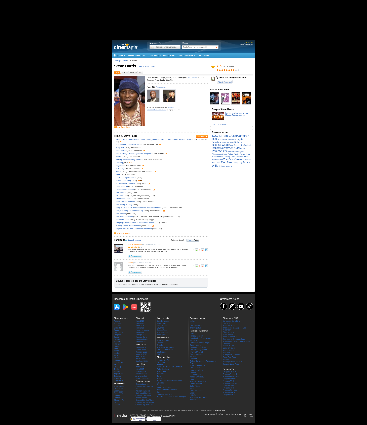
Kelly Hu (238, 142)
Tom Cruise (229, 135)
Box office (227, 414)
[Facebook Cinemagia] (223, 306)
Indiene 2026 (140, 359)
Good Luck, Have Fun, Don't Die (169, 367)
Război (117, 358)
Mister (116, 351)
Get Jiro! (160, 354)
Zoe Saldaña (230, 159)
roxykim (170, 107)
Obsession (161, 362)
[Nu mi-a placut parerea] (202, 249)
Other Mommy (228, 332)
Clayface (226, 323)
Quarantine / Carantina (125, 190)
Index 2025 (139, 369)
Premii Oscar (119, 386)
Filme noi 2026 (141, 347)
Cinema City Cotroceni (144, 386)
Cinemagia (117, 61)
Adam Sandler (162, 332)
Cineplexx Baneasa (143, 395)
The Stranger (195, 400)
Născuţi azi (161, 335)
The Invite (161, 374)
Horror (116, 346)
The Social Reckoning (165, 347)
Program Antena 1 (230, 374)
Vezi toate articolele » (220, 125)
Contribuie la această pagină (156, 110)
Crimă (116, 330)
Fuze (159, 385)
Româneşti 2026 (141, 361)
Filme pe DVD (140, 335)
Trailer (121, 141)
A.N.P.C (172, 416)
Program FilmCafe (230, 383)
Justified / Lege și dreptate (126, 178)
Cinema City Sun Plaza (144, 400)
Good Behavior (122, 187)
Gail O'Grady (225, 157)
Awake (119, 172)
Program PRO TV (229, 372)
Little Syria (194, 395)
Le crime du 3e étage (198, 347)
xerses (130, 263)
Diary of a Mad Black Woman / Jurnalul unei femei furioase (139, 208)
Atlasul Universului (197, 377)
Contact (147, 416)
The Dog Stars (195, 328)
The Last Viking (163, 371)
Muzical (117, 355)
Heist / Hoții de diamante (125, 202)
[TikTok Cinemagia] (249, 306)
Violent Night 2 (228, 350)
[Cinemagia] (115, 55)
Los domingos (195, 375)
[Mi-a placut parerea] (196, 249)
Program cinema (134, 55)
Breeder (160, 345)
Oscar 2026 (118, 389)
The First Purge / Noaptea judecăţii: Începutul (133, 154)
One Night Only (196, 326)
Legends (119, 166)
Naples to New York (164, 394)
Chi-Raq (119, 163)
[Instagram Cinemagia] (232, 306)
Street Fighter (228, 334)
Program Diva (228, 386)
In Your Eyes (121, 169)
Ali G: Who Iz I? (163, 341)
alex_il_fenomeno (135, 245)
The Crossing (121, 151)
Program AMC (228, 381)
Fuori (192, 323)
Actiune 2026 (140, 350)
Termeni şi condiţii (136, 416)
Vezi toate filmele (123, 233)
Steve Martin (232, 139)
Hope (192, 379)
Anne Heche (216, 163)
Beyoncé (160, 328)
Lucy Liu (219, 160)
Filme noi (139, 318)
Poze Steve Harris (123, 127)
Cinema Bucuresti (142, 384)
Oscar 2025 (118, 391)
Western (117, 371)
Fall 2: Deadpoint (196, 336)
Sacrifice (193, 341)
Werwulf (226, 359)
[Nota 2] (218, 70)
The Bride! (161, 378)
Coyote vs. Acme (196, 354)
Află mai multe (220, 410)
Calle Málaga (195, 386)
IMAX (137, 389)
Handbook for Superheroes (200, 338)
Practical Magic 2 (196, 352)
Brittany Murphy (225, 166)
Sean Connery (234, 145)
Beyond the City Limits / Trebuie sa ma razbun (134, 229)
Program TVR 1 (229, 392)
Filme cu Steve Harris (146, 67)
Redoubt (193, 359)
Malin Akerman (233, 151)
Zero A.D (226, 353)
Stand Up (117, 367)
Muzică (117, 353)
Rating (196, 240)
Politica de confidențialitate (160, 416)
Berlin (116, 402)
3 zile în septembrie (197, 365)
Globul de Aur (119, 400)
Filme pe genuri (121, 318)
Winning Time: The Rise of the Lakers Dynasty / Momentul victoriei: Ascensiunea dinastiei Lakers (153, 140)
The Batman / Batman (124, 217)
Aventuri (117, 326)
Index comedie (141, 374)
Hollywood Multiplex (143, 393)
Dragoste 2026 (141, 354)
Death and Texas (123, 220)
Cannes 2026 (119, 398)
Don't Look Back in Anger (199, 343)
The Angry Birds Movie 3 (232, 362)
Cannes (117, 395)
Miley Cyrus (161, 323)
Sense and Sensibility (231, 321)
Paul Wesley (239, 148)
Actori (125, 61)
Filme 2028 (139, 321)
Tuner (159, 376)
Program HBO (228, 388)
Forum (206, 55)
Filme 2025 (139, 328)
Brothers (160, 343)
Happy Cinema (141, 398)
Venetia (117, 405)
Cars (192, 334)
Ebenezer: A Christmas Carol (234, 339)
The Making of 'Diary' (124, 205)
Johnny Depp (162, 330)
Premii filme (119, 383)
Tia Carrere (222, 139)
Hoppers (160, 365)
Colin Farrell (240, 154)
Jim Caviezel (246, 145)
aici (160, 285)
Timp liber (153, 55)
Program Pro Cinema (231, 376)
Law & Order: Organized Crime (128, 145)
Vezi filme (201, 136)
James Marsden (236, 157)
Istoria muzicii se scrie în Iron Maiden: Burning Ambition (236, 114)
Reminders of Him (164, 387)
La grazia (160, 383)
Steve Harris (125, 66)
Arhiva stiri (118, 378)
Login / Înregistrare (246, 44)
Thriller (116, 369)
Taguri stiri (118, 376)
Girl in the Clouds (196, 391)
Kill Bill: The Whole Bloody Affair (169, 381)
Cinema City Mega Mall (144, 402)
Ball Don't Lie (121, 193)
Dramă (116, 337)
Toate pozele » (161, 87)
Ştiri (180, 55)
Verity (192, 388)
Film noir (117, 344)
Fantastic (117, 342)
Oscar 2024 (118, 393)
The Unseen (121, 214)
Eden (118, 175)
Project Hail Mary (163, 360)
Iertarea (193, 357)
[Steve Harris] (129, 126)
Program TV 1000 (230, 390)
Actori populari (141, 376)
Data (189, 240)
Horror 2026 (140, 357)
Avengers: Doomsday (231, 355)
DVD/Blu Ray (237, 414)
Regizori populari (142, 378)
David (159, 392)
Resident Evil (195, 368)
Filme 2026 (139, 326)
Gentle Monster (196, 384)
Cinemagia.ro (126, 46)
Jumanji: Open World (231, 364)
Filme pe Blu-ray (141, 337)
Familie (117, 339)
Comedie (117, 328)
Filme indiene (140, 342)
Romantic (117, 360)
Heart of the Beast (197, 370)
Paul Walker (219, 151)
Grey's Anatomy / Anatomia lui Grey (129, 211)
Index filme (140, 364)
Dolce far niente (163, 369)
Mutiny (192, 321)
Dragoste (117, 335)
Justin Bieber (162, 326)
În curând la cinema (199, 331)
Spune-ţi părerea (134, 240)
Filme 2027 (139, 323)
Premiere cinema (142, 330)
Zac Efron (227, 162)
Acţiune (117, 321)
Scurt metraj (118, 362)
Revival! (119, 157)
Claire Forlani (227, 154)
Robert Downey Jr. (222, 147)
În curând (163, 55)
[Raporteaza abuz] (206, 249)
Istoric (116, 349)
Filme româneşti (141, 339)
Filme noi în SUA (230, 318)
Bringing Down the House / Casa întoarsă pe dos (135, 223)
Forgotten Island (229, 326)
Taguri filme (118, 374)
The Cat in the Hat (230, 337)
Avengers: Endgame (198, 381)
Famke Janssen (244, 160)
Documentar (119, 332)
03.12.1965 (192, 78)
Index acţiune (140, 371)
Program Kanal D (229, 379)
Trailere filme (163, 338)
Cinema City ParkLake (144, 405)
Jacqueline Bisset (228, 142)
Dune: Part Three (229, 357)
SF (115, 365)
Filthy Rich (120, 148)
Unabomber (161, 352)
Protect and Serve (123, 199)
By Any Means (195, 345)
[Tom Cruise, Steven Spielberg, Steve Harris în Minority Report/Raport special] (169, 95)
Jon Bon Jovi (217, 136)
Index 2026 (139, 367)
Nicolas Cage (220, 144)
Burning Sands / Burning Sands (128, 160)
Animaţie (117, 323)
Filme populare (164, 357)
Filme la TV (139, 332)
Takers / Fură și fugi (123, 181)
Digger (192, 393)
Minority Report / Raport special (128, 226)
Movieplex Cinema (142, 391)
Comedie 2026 (141, 352)
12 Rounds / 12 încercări (125, 184)
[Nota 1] (217, 70)
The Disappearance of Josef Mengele (171, 397)
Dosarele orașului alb (198, 350)
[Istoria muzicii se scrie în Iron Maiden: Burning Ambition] (218, 120)
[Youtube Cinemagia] (240, 306)
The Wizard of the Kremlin (167, 390)
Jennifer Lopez (163, 321)
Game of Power (229, 348)
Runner (193, 372)
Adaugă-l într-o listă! (225, 82)
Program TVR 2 (229, 395)
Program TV (118, 381)
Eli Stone (120, 196)
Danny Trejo (238, 163)
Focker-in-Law (228, 346)
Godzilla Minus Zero (165, 350)
